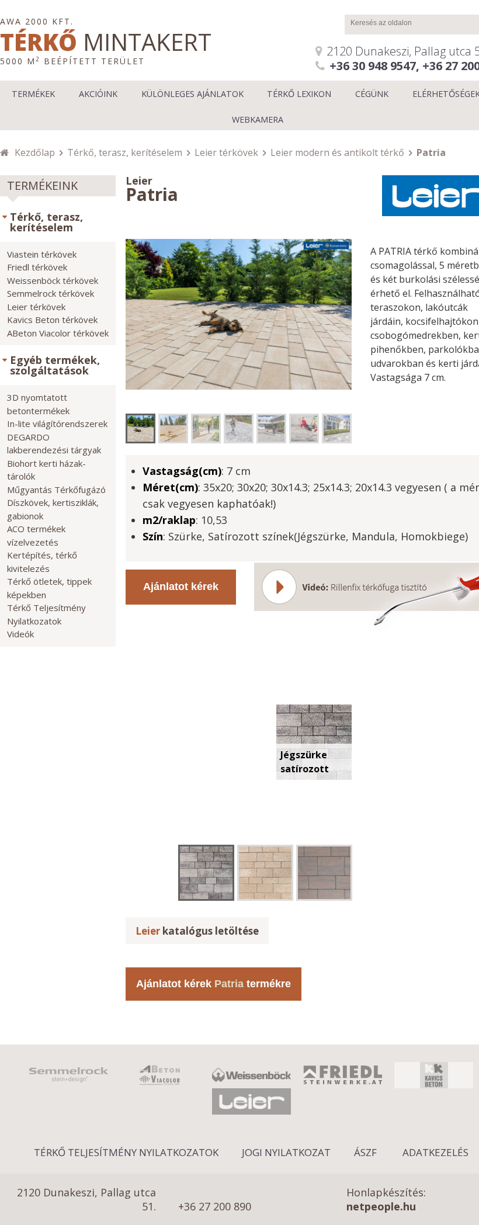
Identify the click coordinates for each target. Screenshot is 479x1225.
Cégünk (371, 93)
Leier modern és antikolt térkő (337, 152)
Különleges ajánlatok (192, 93)
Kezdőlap (35, 152)
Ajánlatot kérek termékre (213, 984)
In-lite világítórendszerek (57, 423)
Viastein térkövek (42, 254)
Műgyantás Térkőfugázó (56, 489)
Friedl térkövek (37, 267)
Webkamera (257, 119)
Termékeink (42, 185)
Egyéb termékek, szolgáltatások (55, 365)
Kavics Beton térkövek (52, 319)
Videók (20, 634)
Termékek (33, 93)
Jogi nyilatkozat (286, 1152)
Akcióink (98, 93)
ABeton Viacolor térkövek (58, 333)
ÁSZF (365, 1152)
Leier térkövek (226, 152)
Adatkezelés (435, 1152)
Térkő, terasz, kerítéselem (124, 152)
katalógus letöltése (197, 931)
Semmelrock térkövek (50, 293)
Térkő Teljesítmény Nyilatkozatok (126, 1152)
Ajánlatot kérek (180, 586)
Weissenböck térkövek (52, 280)
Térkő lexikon (299, 93)
